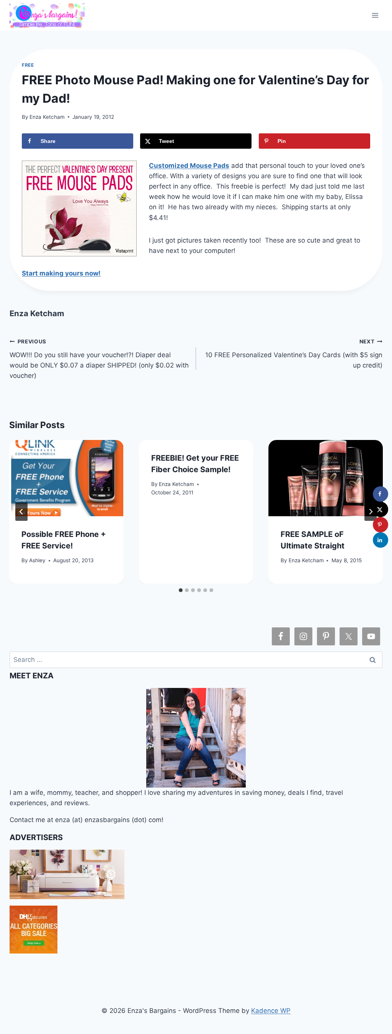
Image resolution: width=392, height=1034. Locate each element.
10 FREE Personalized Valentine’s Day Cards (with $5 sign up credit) (293, 353)
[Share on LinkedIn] (380, 540)
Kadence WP (271, 1010)
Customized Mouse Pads (189, 165)
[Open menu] (375, 15)
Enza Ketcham (47, 117)
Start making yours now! (61, 273)
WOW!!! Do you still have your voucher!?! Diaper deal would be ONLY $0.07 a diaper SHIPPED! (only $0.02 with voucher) (99, 358)
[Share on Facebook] (380, 494)
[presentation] (66, 478)
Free (28, 65)
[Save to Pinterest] (380, 524)
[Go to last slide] (21, 511)
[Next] (370, 511)
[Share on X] (380, 509)
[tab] (181, 590)
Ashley (37, 560)
